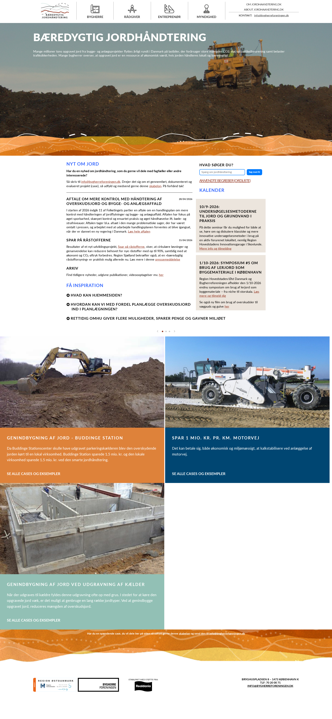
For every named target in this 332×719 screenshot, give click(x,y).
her (227, 306)
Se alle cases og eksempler (33, 474)
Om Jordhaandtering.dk (264, 4)
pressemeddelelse (167, 259)
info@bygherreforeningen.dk (271, 15)
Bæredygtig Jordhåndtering (55, 16)
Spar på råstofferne (131, 246)
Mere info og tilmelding (215, 248)
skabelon (155, 186)
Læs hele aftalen (139, 231)
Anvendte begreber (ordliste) (225, 181)
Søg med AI (254, 172)
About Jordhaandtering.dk (264, 9)
